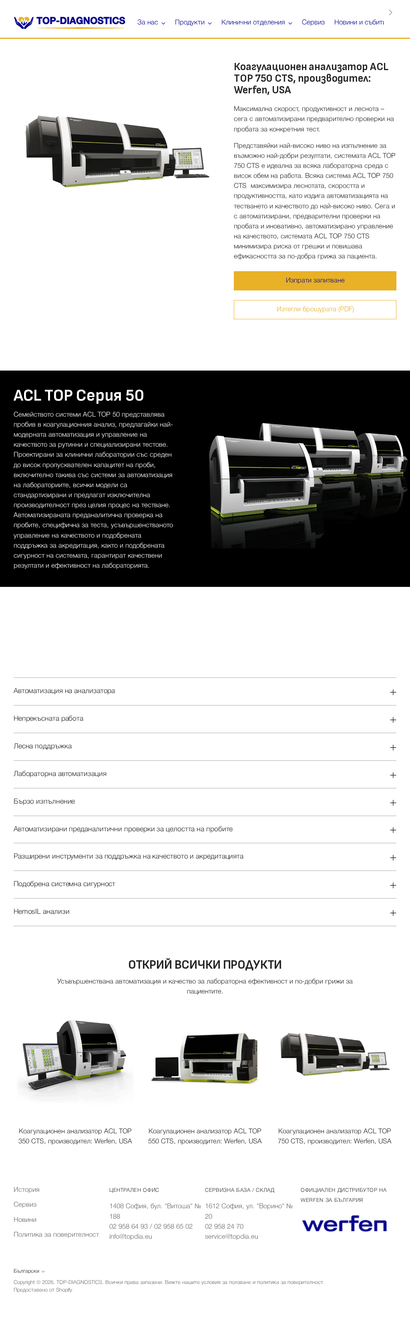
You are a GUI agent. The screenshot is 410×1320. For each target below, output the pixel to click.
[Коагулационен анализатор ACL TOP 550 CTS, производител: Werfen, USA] (204, 1058)
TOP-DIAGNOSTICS (79, 1282)
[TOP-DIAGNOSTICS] (70, 23)
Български (26, 1271)
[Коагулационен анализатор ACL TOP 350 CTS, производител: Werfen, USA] (75, 1058)
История (27, 1190)
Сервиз (25, 1205)
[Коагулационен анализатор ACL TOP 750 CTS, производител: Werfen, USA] (334, 1058)
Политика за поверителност (56, 1235)
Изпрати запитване (315, 281)
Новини (25, 1220)
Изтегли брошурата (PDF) (315, 309)
